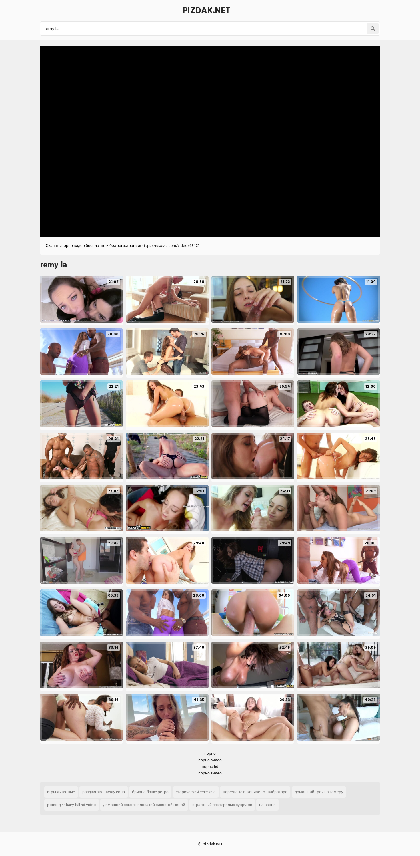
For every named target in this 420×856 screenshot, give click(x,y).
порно (210, 753)
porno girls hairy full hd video (71, 804)
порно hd (210, 766)
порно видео (210, 760)
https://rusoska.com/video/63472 (170, 245)
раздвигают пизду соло (103, 792)
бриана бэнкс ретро (150, 792)
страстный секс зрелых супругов (222, 804)
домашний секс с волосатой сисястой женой (144, 804)
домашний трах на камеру (319, 792)
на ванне (267, 804)
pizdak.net (206, 10)
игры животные (61, 792)
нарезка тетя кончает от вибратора (255, 792)
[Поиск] (373, 28)
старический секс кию (196, 792)
